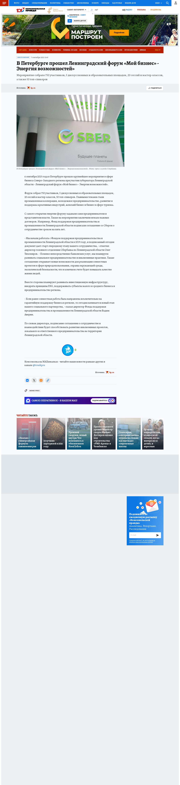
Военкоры (56, 50)
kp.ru (33, 88)
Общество (68, 3)
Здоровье (117, 3)
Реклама (141, 9)
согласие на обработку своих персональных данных (142, 541)
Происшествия (131, 50)
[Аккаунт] (175, 3)
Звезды (105, 3)
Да (70, 21)
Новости (33, 50)
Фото (16, 3)
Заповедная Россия (113, 50)
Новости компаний (23, 57)
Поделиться (156, 88)
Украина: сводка (70, 50)
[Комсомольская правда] (31, 9)
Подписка (155, 9)
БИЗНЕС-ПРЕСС (35, 391)
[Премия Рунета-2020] (54, 10)
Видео (25, 3)
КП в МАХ (83, 50)
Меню (4, 3)
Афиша (143, 50)
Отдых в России (96, 50)
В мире (95, 3)
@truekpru (39, 365)
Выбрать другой (80, 21)
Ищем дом (130, 3)
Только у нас (44, 50)
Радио (129, 10)
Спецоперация (39, 3)
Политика (55, 3)
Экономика (83, 3)
